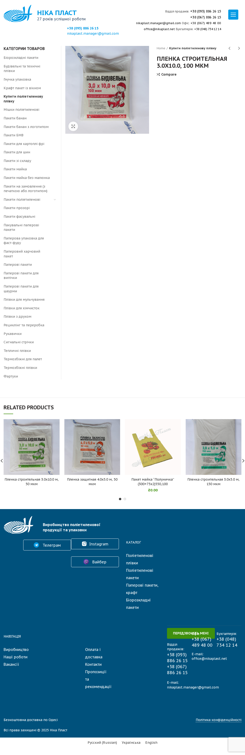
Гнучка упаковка (17, 79)
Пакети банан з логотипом (26, 127)
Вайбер (98, 562)
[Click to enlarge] (73, 126)
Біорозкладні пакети (21, 58)
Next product (239, 48)
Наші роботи (16, 657)
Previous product (229, 48)
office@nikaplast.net (159, 29)
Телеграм (51, 545)
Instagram (98, 544)
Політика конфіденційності (218, 720)
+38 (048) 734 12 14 (207, 29)
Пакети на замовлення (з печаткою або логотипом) (25, 188)
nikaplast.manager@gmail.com (93, 33)
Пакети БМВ (13, 135)
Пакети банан (15, 118)
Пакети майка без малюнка (27, 178)
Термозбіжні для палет (23, 359)
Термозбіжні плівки (20, 368)
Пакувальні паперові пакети (21, 227)
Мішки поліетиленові (21, 109)
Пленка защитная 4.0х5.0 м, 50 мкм (92, 481)
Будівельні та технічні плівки (22, 68)
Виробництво (16, 649)
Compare (169, 74)
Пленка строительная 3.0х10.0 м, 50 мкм (32, 481)
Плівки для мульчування (24, 299)
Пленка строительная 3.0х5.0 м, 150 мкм (213, 481)
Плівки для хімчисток (21, 308)
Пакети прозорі (17, 208)
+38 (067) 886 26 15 (205, 17)
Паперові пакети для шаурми (21, 288)
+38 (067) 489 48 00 (205, 23)
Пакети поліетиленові (22, 199)
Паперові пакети (18, 264)
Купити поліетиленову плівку (192, 48)
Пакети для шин (17, 152)
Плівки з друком (17, 316)
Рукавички (13, 334)
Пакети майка (15, 169)
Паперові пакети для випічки (21, 275)
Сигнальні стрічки (19, 342)
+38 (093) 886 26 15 (82, 28)
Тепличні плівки (17, 351)
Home (161, 48)
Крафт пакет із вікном (22, 88)
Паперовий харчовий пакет (22, 253)
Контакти (93, 664)
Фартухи (11, 376)
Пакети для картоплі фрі (24, 144)
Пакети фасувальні (19, 216)
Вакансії (11, 664)
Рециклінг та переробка (24, 325)
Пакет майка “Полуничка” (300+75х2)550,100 (152, 481)
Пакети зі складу (17, 161)
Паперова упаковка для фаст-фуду (24, 240)
